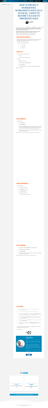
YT (20, 405)
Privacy (23, 405)
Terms (25, 405)
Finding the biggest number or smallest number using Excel (31, 383)
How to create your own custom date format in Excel (17, 383)
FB (21, 405)
